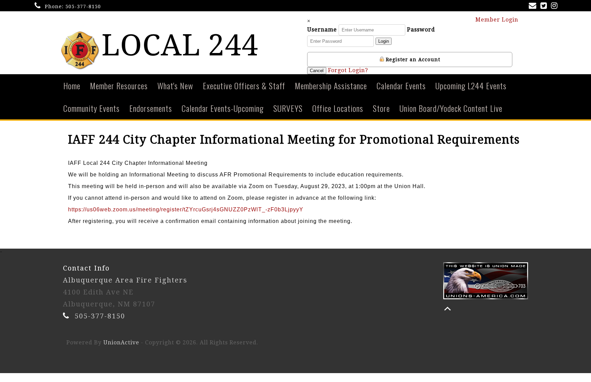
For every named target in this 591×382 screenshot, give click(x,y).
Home (71, 85)
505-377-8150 (83, 6)
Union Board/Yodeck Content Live (450, 108)
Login (383, 41)
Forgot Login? (348, 70)
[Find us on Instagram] (555, 6)
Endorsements (150, 108)
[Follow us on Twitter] (545, 6)
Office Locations (337, 108)
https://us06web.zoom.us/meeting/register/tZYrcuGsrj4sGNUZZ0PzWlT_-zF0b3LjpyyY (185, 209)
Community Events (91, 108)
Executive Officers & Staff (244, 85)
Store (381, 108)
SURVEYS (288, 108)
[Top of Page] (447, 308)
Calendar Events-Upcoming (223, 108)
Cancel (317, 70)
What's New (175, 85)
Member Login (497, 19)
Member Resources (119, 85)
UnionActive (121, 342)
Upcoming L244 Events (471, 85)
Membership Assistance (331, 85)
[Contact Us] (534, 6)
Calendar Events (401, 85)
